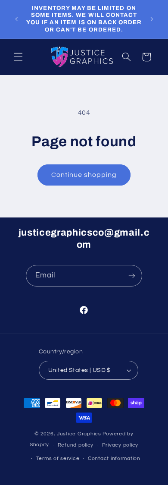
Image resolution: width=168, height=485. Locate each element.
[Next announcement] (151, 18)
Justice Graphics (79, 433)
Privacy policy (120, 445)
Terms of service (58, 458)
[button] (18, 57)
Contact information (114, 458)
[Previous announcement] (16, 18)
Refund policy (76, 445)
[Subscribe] (132, 275)
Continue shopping (84, 174)
